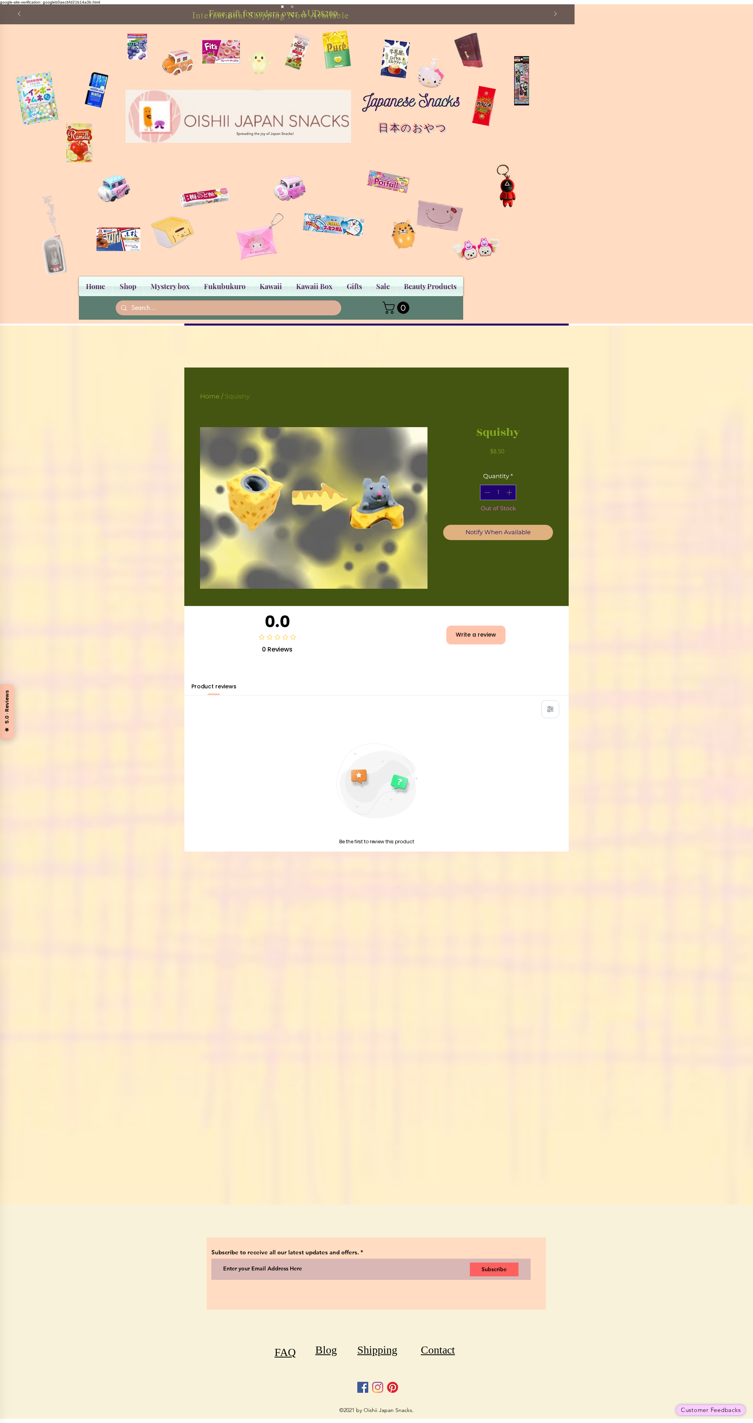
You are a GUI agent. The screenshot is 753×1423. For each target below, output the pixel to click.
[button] (397, 308)
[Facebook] (362, 1387)
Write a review (476, 635)
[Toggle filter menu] (550, 709)
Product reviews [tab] (213, 686)
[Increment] (510, 492)
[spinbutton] (498, 492)
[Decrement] (486, 492)
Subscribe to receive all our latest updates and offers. (285, 1252)
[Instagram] (377, 1387)
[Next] (555, 14)
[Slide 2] (292, 6)
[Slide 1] (282, 6)
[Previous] (19, 14)
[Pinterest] (392, 1387)
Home (210, 396)
